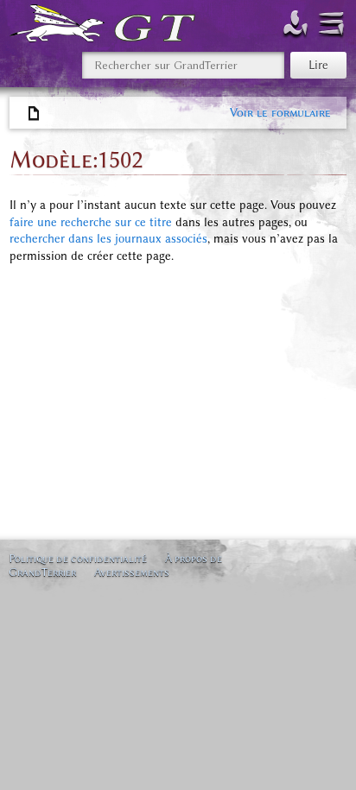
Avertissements (131, 572)
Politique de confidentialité (78, 558)
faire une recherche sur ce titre (91, 222)
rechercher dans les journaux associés (108, 238)
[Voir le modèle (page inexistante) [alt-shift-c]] (34, 113)
